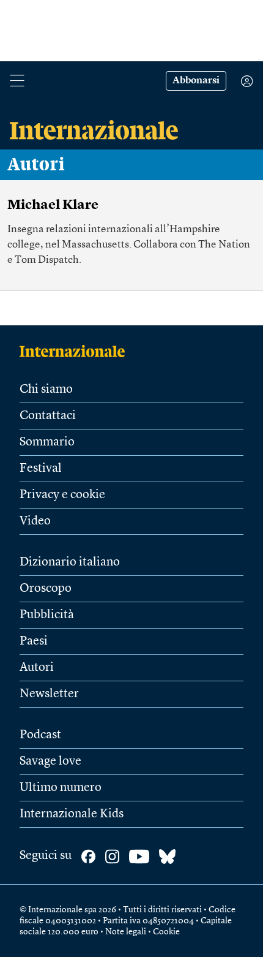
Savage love (50, 761)
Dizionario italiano (70, 562)
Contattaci (48, 416)
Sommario (47, 442)
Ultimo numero (61, 788)
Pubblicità (47, 615)
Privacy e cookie (62, 495)
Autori (36, 165)
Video (35, 521)
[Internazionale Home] (76, 351)
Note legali (125, 932)
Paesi (34, 641)
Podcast (40, 735)
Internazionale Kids (72, 814)
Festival (41, 469)
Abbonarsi (196, 81)
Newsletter (49, 694)
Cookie (166, 932)
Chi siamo (46, 390)
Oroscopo (46, 589)
